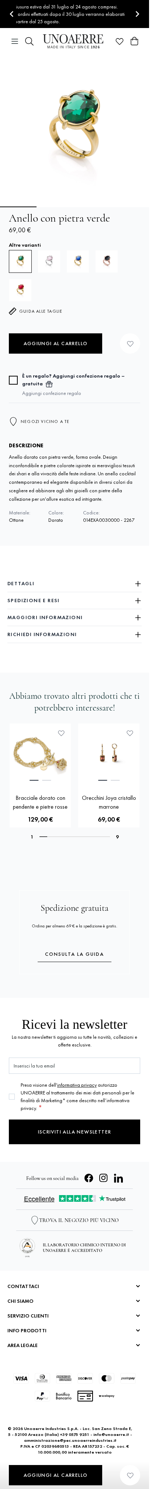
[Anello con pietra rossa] (20, 290)
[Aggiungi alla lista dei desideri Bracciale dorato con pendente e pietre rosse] (61, 733)
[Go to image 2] (56, 206)
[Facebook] (88, 1178)
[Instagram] (103, 1178)
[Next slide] (137, 14)
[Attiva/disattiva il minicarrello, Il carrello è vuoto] (134, 41)
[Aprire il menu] (14, 41)
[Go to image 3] (94, 206)
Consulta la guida (74, 954)
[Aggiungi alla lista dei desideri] (130, 343)
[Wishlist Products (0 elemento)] (119, 41)
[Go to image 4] (132, 206)
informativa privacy (77, 1085)
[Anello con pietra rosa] (49, 261)
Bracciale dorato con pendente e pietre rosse (40, 802)
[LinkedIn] (118, 1178)
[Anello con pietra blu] (77, 261)
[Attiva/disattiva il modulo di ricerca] (29, 41)
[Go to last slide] (12, 14)
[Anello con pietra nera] (106, 261)
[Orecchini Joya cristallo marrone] (108, 754)
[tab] (34, 780)
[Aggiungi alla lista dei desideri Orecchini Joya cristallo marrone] (130, 733)
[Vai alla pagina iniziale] (74, 41)
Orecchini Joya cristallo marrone (109, 802)
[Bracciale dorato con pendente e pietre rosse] (40, 754)
